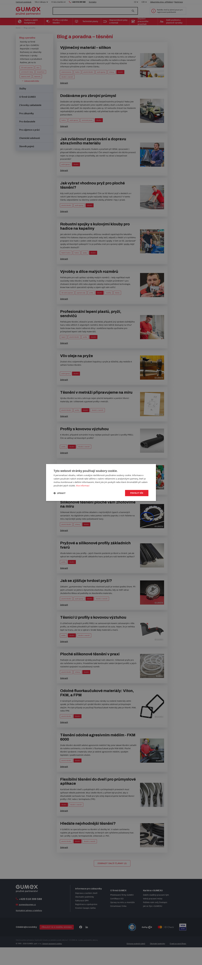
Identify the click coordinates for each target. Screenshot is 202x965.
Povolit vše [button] (136, 493)
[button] (60, 493)
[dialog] (101, 482)
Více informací (82, 485)
